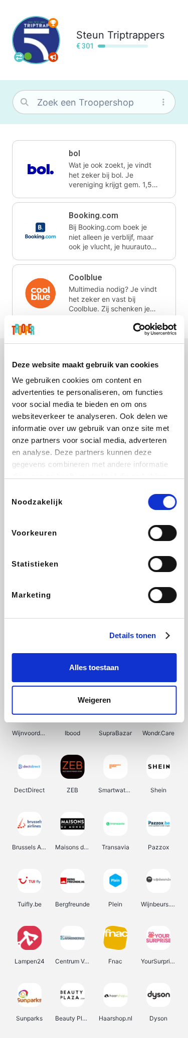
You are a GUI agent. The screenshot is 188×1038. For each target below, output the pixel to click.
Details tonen (132, 635)
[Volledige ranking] (53, 23)
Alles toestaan (94, 667)
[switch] (162, 533)
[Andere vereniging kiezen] (19, 57)
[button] (94, 169)
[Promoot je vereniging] (53, 57)
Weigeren (94, 700)
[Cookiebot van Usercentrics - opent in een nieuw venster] (133, 329)
